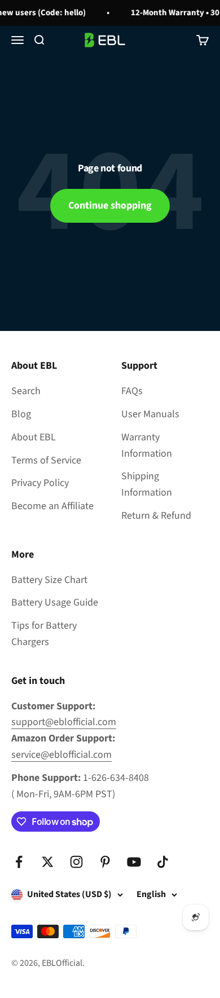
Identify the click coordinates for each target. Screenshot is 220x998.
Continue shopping (110, 205)
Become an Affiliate (52, 506)
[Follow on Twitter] (47, 861)
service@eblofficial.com (61, 755)
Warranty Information (146, 445)
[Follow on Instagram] (76, 861)
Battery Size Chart (49, 580)
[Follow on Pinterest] (105, 861)
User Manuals (150, 414)
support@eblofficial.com (63, 722)
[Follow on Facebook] (19, 861)
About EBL (33, 437)
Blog (21, 414)
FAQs (132, 391)
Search (26, 391)
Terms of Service (46, 460)
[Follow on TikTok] (162, 861)
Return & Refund (156, 516)
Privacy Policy (40, 483)
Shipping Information (146, 484)
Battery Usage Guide (54, 602)
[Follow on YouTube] (134, 861)
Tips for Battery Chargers (44, 634)
